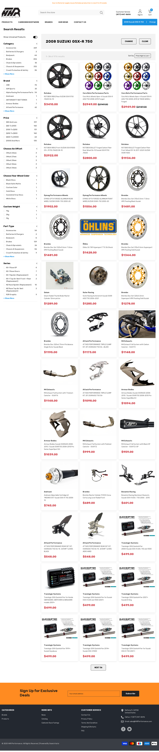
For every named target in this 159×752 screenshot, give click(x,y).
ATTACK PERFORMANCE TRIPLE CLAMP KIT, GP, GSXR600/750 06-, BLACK (97, 345)
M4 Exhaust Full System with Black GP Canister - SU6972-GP (135, 445)
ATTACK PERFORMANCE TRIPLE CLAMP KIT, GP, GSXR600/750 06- (97, 394)
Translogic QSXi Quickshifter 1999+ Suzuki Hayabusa (57, 650)
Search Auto (54, 744)
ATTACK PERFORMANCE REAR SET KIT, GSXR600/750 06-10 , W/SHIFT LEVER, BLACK (58, 548)
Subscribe (130, 693)
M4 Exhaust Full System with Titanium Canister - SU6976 (58, 394)
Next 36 (98, 667)
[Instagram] (129, 729)
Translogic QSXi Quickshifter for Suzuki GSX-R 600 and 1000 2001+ (97, 598)
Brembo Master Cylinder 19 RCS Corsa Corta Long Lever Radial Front (97, 496)
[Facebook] (123, 729)
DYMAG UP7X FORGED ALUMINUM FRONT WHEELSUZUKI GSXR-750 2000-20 (98, 200)
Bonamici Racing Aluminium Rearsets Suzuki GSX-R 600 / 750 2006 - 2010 (135, 496)
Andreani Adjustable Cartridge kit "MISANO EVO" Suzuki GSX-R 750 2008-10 (59, 497)
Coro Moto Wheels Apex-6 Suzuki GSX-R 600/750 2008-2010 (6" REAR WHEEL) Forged (136, 99)
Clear (145, 41)
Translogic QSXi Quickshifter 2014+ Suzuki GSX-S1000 (96, 650)
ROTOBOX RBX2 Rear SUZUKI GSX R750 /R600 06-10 (59, 98)
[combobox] (68, 12)
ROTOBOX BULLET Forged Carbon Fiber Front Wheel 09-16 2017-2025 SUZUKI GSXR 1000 (135, 150)
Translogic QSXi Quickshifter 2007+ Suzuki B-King (134, 598)
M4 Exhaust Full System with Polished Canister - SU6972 (97, 445)
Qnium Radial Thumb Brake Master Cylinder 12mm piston (57, 297)
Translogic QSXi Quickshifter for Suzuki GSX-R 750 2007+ (136, 650)
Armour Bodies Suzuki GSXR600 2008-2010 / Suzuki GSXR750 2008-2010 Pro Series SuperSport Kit (59, 446)
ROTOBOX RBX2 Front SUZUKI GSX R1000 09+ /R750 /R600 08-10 (59, 149)
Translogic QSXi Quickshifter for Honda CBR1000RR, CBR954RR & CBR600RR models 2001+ (58, 600)
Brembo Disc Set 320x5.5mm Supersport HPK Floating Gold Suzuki (135, 297)
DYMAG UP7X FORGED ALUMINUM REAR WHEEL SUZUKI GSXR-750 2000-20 (58, 200)
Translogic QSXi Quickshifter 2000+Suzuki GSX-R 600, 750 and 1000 (136, 547)
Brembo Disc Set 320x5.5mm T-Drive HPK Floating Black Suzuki (58, 248)
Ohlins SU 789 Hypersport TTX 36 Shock (98, 247)
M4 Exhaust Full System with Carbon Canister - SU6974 (135, 345)
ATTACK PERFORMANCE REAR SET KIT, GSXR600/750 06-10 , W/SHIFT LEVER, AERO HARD (97, 548)
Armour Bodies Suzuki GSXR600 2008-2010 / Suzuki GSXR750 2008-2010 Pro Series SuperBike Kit (136, 395)
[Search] (71, 12)
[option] (79, 3)
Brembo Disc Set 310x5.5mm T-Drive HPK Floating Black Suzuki (135, 200)
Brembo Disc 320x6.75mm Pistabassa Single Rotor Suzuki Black (58, 345)
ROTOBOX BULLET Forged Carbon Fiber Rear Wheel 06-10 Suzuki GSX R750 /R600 (97, 150)
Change (129, 41)
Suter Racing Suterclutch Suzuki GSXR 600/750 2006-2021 (97, 297)
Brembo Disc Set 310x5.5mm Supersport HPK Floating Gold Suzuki (136, 248)
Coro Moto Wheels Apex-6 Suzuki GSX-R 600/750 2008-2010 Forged (98, 98)
